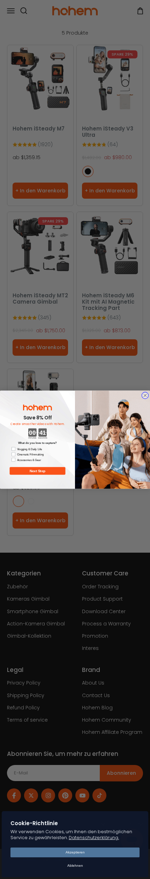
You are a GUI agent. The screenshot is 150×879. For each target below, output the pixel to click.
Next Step (38, 471)
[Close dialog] (145, 395)
